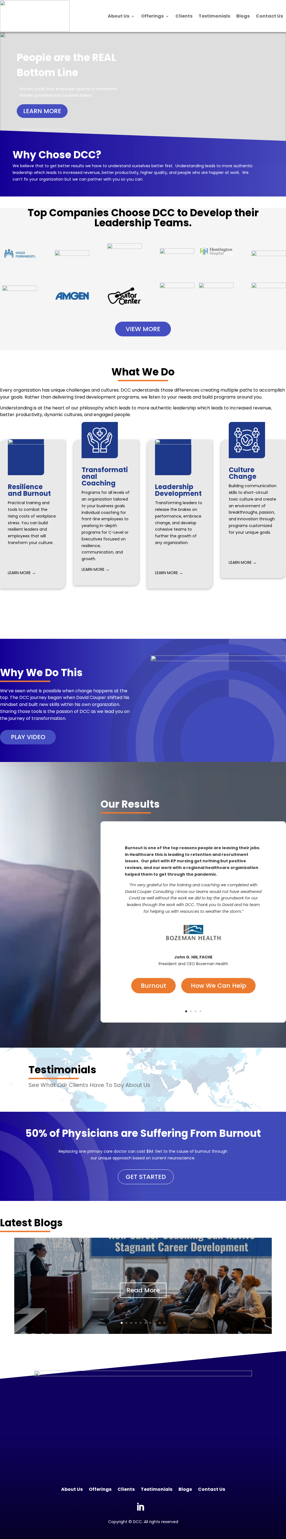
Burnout (153, 985)
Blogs (243, 16)
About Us (118, 16)
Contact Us (269, 16)
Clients (183, 16)
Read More (143, 1290)
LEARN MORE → (22, 573)
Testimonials (214, 16)
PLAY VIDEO (28, 737)
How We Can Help (218, 985)
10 (164, 1323)
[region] (143, 98)
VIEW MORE (143, 329)
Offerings (152, 16)
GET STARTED (146, 1177)
